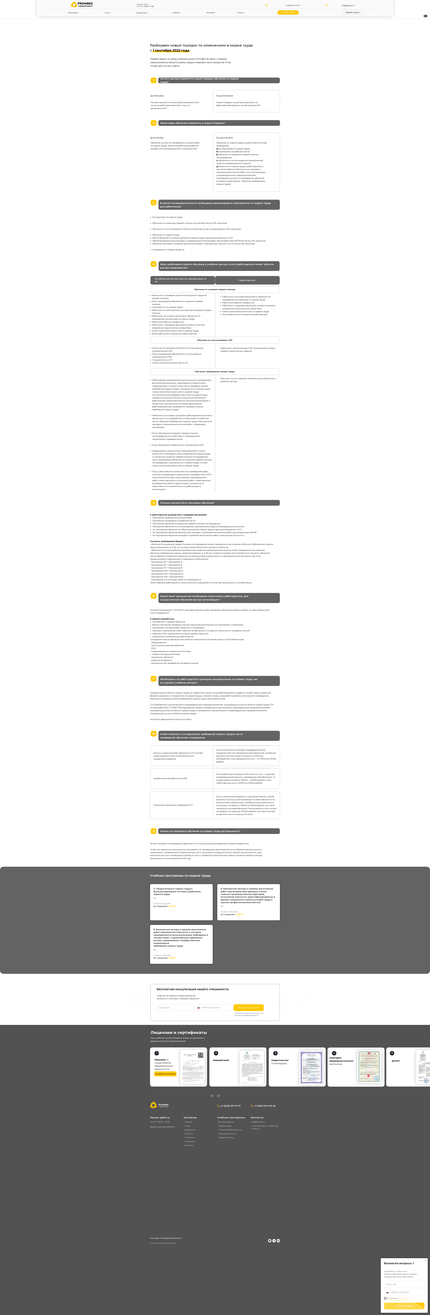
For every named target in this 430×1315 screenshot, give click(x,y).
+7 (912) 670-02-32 (265, 1106)
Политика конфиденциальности (163, 1243)
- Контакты (189, 1145)
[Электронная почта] (278, 1240)
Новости (189, 1134)
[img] (82, 4)
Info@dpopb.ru (258, 1122)
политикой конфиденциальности (398, 1299)
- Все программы (225, 1122)
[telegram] (274, 1240)
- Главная (188, 1122)
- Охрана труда (224, 1126)
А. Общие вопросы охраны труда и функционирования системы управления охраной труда (177, 891)
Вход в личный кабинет (162, 1127)
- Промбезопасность (227, 1134)
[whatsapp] (269, 1240)
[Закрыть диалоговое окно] (425, 1260)
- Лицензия (189, 1138)
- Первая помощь (225, 1138)
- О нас (187, 1126)
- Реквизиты (189, 1141)
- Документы (190, 1130)
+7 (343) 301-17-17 (230, 1106)
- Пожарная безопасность (229, 1130)
